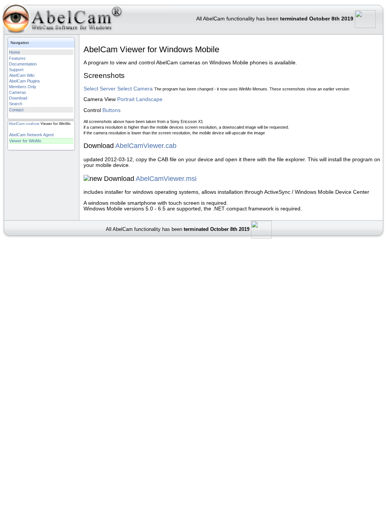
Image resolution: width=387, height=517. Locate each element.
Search (15, 103)
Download (18, 98)
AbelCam (17, 123)
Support (16, 69)
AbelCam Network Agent (31, 134)
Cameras (17, 92)
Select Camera (135, 89)
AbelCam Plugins (24, 81)
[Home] (62, 21)
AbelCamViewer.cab (145, 145)
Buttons (111, 110)
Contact (16, 109)
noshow (32, 123)
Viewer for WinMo (25, 141)
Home (14, 52)
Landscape (149, 99)
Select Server (100, 89)
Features (17, 58)
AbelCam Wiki (21, 75)
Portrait (126, 99)
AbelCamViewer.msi (166, 178)
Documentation (23, 64)
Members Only (22, 86)
